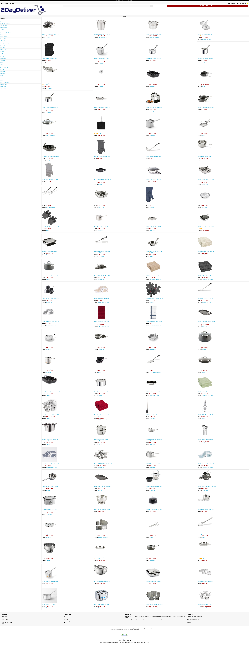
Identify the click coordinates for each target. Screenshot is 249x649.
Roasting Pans (3, 58)
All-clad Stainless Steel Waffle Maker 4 (153, 581)
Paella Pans (2, 56)
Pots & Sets (2, 47)
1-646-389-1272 (193, 618)
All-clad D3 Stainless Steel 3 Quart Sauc (102, 83)
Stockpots (2, 66)
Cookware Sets (3, 27)
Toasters (2, 90)
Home (2, 3)
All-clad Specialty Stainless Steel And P (206, 226)
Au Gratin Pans (3, 25)
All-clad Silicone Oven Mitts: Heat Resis (102, 156)
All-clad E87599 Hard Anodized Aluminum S (51, 391)
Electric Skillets (3, 36)
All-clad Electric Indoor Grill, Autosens (49, 251)
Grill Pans (2, 51)
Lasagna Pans (3, 45)
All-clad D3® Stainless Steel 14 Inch (205, 204)
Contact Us (238, 3)
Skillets (1, 64)
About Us (6, 3)
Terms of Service (5, 621)
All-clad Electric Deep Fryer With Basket (154, 107)
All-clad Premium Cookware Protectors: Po (50, 226)
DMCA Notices (5, 623)
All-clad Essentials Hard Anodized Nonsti (50, 156)
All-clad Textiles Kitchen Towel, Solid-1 (102, 321)
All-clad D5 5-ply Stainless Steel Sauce (102, 226)
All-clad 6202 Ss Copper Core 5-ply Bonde (50, 369)
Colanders (2, 73)
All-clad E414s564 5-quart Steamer (101, 439)
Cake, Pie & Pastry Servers (6, 43)
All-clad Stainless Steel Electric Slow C (50, 509)
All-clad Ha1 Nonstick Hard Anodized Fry (50, 34)
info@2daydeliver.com (194, 619)
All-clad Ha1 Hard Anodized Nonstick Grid (102, 132)
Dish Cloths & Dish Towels (5, 32)
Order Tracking (231, 3)
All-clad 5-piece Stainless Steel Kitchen (205, 439)
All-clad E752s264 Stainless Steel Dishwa (206, 179)
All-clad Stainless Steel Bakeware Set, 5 (206, 581)
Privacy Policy (4, 616)
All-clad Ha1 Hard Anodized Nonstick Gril (102, 179)
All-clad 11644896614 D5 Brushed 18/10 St (103, 463)
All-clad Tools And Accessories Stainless (206, 414)
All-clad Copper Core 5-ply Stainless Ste (154, 439)
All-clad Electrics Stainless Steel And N (153, 179)
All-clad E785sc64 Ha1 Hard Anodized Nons (207, 486)
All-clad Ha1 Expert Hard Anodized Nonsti (102, 369)
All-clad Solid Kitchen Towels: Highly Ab (206, 251)
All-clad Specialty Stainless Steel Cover (206, 509)
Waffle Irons (2, 40)
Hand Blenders (3, 84)
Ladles (1, 75)
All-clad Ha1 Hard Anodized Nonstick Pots (102, 275)
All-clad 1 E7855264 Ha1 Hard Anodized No (207, 346)
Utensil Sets (2, 77)
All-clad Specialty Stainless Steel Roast (102, 204)
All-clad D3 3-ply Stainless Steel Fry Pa (102, 107)
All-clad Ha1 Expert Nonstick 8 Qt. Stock (154, 509)
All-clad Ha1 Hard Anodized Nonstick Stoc (50, 275)
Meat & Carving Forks (4, 82)
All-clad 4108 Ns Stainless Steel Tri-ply (153, 391)
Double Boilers (3, 49)
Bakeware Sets (3, 21)
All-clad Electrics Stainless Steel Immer (102, 251)
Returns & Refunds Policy (7, 618)
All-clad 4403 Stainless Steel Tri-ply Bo (153, 226)
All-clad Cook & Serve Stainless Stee (153, 156)
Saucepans (2, 60)
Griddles (2, 29)
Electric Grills (3, 88)
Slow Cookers (3, 38)
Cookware (2, 20)
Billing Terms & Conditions (7, 622)
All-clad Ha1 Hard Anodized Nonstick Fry (206, 107)
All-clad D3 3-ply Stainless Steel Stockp (102, 391)
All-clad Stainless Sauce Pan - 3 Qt (49, 604)
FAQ (10, 3)
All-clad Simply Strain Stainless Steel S (102, 34)
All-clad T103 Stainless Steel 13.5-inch (205, 298)
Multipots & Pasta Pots (5, 53)
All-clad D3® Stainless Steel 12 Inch (205, 34)
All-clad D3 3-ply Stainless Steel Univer (50, 534)
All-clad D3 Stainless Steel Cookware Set (50, 414)
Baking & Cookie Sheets (5, 23)
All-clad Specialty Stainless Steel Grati (49, 83)
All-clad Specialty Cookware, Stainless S (154, 346)
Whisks (1, 79)
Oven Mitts (2, 69)
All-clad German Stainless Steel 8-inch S (154, 534)
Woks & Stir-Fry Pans (4, 67)
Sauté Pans (2, 62)
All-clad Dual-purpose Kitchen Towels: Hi (102, 298)
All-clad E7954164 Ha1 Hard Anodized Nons (103, 486)
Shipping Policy (5, 619)
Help (13, 3)
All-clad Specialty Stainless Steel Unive (50, 486)
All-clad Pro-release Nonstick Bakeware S (102, 534)
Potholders (2, 71)
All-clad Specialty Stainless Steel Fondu (154, 486)
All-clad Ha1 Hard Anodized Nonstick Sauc (154, 557)
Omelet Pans (3, 55)
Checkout (244, 3)
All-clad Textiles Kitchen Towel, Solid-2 (102, 414)
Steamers (2, 31)
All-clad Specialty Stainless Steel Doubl (205, 156)
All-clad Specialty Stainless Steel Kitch (49, 204)
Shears (1, 34)
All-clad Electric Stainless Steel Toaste (101, 604)
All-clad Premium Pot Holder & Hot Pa (49, 58)
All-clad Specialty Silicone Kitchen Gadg (154, 414)
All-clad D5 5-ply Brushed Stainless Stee (154, 132)
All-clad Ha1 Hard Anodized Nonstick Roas (154, 83)
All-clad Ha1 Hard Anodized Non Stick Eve (206, 369)
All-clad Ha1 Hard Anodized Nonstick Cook (50, 298)
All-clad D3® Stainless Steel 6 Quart (49, 346)
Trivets (1, 80)
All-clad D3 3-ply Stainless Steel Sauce (154, 58)
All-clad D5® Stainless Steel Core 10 (205, 604)
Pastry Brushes (3, 42)
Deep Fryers (3, 86)
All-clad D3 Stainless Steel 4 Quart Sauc (102, 58)
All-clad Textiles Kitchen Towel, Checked (154, 321)
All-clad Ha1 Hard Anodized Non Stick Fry (206, 83)
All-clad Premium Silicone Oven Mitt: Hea (154, 204)
